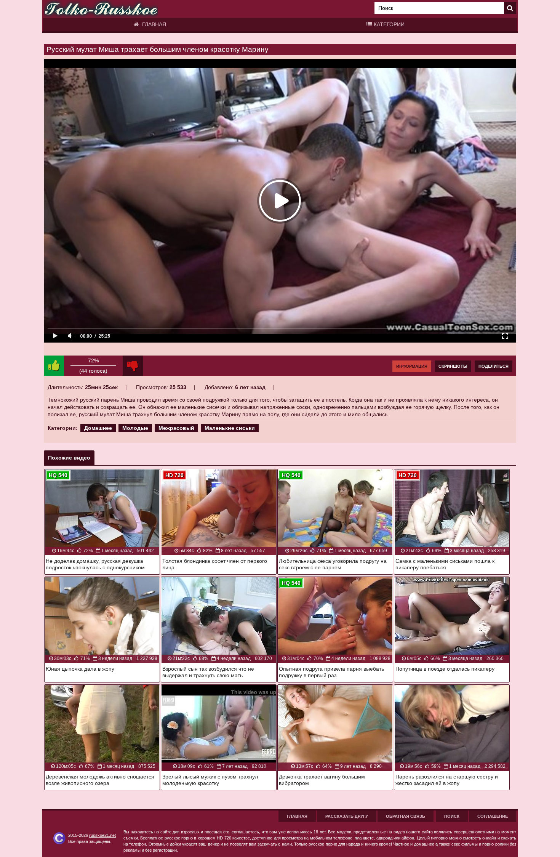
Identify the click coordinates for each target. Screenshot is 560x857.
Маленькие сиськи (230, 428)
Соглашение (492, 816)
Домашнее (98, 428)
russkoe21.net (102, 835)
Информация (411, 366)
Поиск (451, 816)
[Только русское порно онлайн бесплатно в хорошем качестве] (101, 9)
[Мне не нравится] (133, 366)
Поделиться (493, 366)
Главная (153, 24)
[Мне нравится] (54, 366)
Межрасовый (176, 428)
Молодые (135, 428)
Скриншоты (452, 366)
